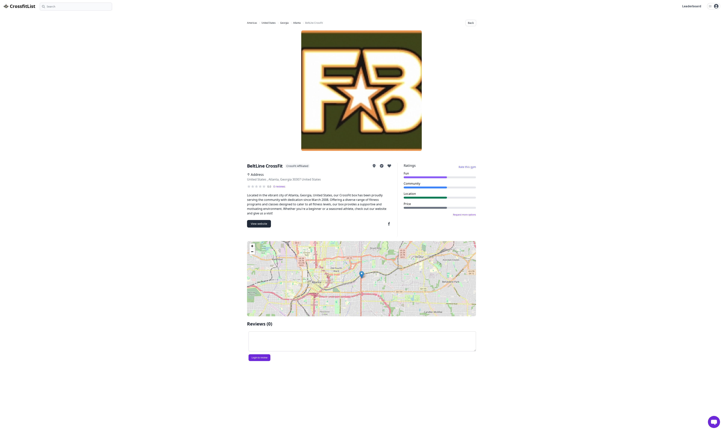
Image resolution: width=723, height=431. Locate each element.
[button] (361, 275)
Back (471, 23)
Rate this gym (467, 167)
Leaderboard (691, 6)
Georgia (284, 22)
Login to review (259, 357)
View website (259, 223)
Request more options (464, 214)
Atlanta (297, 22)
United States (269, 22)
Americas (252, 22)
